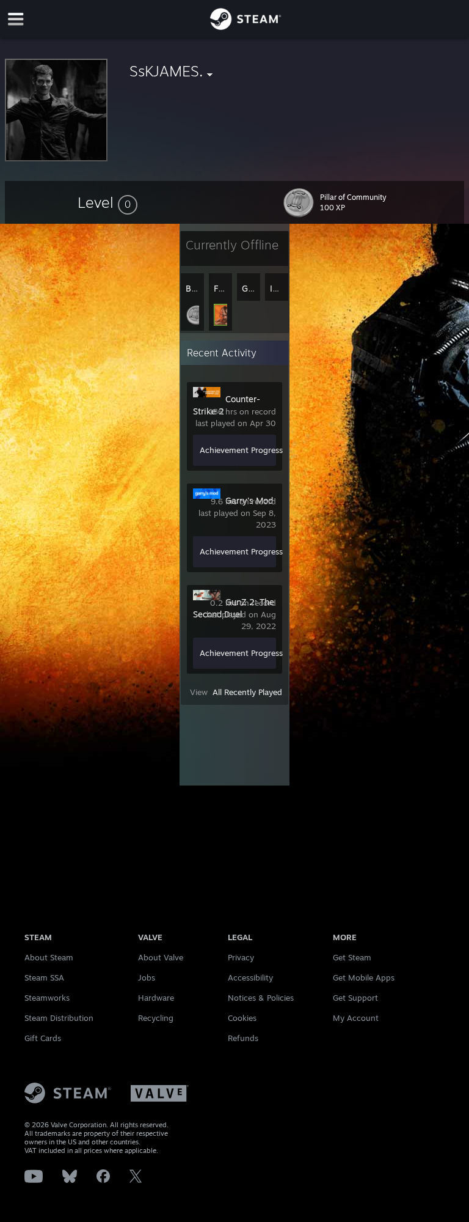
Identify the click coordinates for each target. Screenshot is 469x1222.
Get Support (355, 998)
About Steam (48, 957)
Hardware (156, 998)
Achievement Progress (241, 450)
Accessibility (250, 977)
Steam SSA (44, 977)
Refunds (243, 1038)
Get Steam (352, 957)
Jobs (146, 977)
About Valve (160, 957)
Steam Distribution (58, 1018)
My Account (356, 1018)
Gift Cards (42, 1038)
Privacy (241, 957)
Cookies (242, 1018)
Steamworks (47, 998)
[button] (107, 202)
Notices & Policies (261, 998)
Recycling (155, 1018)
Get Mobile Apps (363, 977)
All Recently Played (247, 692)
